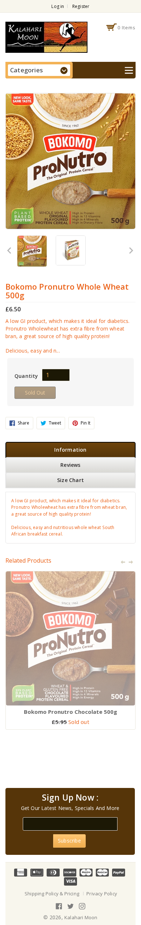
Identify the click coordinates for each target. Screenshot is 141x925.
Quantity (26, 375)
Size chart (70, 480)
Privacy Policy (101, 893)
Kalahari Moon (81, 917)
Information (70, 449)
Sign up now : (70, 798)
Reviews (70, 464)
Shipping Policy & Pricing (52, 893)
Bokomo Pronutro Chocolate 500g (70, 711)
